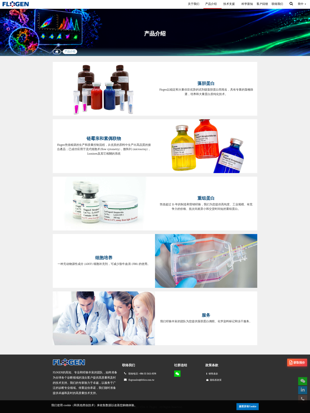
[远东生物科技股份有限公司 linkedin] (302, 390)
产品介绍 (211, 4)
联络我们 (277, 4)
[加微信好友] (177, 373)
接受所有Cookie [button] (247, 406)
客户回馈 (262, 4)
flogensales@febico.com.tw (141, 380)
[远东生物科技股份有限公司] (15, 4)
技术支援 (229, 4)
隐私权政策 (216, 380)
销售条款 (213, 373)
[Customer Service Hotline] (302, 399)
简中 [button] (301, 4)
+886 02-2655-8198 (147, 373)
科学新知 (247, 4)
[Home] (57, 51)
